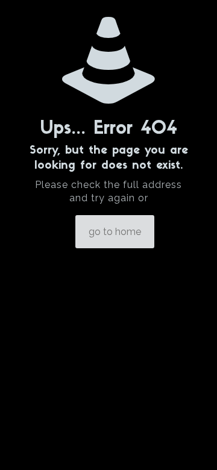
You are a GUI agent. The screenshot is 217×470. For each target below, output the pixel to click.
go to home (115, 231)
